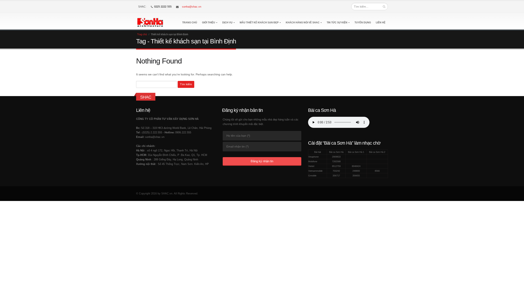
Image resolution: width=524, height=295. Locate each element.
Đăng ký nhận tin (262, 161)
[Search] (384, 6)
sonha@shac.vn (191, 6)
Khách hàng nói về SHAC (303, 22)
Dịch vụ (227, 22)
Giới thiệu (208, 22)
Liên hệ (380, 22)
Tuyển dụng (363, 22)
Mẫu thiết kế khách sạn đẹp (259, 22)
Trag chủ (142, 34)
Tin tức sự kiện (337, 22)
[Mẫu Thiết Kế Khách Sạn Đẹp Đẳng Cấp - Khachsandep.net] (150, 21)
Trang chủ (189, 22)
